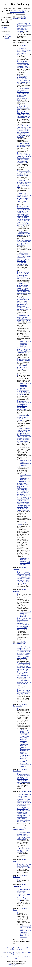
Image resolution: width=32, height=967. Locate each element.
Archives (20, 957)
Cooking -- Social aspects (20, 885)
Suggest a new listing (16, 949)
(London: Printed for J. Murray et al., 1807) (24, 258)
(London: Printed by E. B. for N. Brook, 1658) (24, 670)
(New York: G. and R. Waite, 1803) (24, 184)
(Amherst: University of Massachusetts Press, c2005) (23, 895)
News (8, 957)
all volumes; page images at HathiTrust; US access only (25, 732)
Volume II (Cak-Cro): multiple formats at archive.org (24, 738)
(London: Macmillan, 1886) (24, 173)
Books (3, 957)
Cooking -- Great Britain (20, 770)
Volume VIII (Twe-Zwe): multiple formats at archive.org (25, 764)
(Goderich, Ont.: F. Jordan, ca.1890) (24, 197)
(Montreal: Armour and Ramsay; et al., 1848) (23, 288)
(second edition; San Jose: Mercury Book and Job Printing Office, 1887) (24, 319)
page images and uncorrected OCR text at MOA (25, 563)
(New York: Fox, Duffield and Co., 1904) (24, 866)
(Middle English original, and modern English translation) (24, 692)
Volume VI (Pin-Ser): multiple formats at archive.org (25, 757)
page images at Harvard (24, 387)
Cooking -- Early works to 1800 (20, 642)
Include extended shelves (19, 10)
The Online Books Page (16, 4)
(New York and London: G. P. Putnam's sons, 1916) (23, 114)
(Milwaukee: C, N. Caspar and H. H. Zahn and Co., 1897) (23, 216)
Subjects (13, 954)
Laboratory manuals (8, 37)
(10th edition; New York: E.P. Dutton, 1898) (23, 392)
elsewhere (4, 28)
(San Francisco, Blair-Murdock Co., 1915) (23, 275)
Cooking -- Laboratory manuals (20, 17)
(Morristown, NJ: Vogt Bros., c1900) (24, 233)
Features (14, 957)
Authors (23, 952)
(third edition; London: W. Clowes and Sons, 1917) (23, 418)
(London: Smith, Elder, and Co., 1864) (24, 808)
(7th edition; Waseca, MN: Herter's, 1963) (23, 64)
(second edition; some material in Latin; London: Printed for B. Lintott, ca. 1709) (24, 577)
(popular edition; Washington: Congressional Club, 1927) (23, 94)
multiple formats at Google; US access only (25, 927)
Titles (28, 952)
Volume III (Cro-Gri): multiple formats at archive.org (25, 745)
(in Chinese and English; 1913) (23, 145)
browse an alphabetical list (17, 12)
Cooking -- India (26, 791)
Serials (19, 954)
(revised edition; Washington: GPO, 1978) (24, 52)
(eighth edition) (24, 436)
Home (3, 952)
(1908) (23, 107)
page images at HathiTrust (24, 345)
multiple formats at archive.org (25, 342)
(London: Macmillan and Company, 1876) (24, 405)
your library (4, 27)
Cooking (7, 34)
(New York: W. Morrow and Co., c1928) (23, 836)
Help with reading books (10, 948)
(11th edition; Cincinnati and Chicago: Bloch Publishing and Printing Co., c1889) (24, 131)
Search (8, 952)
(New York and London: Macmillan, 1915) (24, 26)
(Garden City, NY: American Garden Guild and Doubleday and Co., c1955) (23, 80)
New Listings (15, 952)
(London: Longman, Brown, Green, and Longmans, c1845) (23, 778)
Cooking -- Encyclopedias (20, 705)
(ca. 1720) (24, 683)
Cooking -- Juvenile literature (20, 828)
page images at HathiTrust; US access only (24, 935)
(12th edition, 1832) (24, 360)
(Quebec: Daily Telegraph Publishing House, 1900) (24, 242)
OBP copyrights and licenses (16, 964)
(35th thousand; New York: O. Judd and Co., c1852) (23, 303)
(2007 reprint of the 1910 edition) (24, 624)
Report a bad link (23, 948)
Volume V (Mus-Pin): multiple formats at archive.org (25, 751)
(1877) (23, 850)
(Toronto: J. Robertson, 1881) (23, 350)
